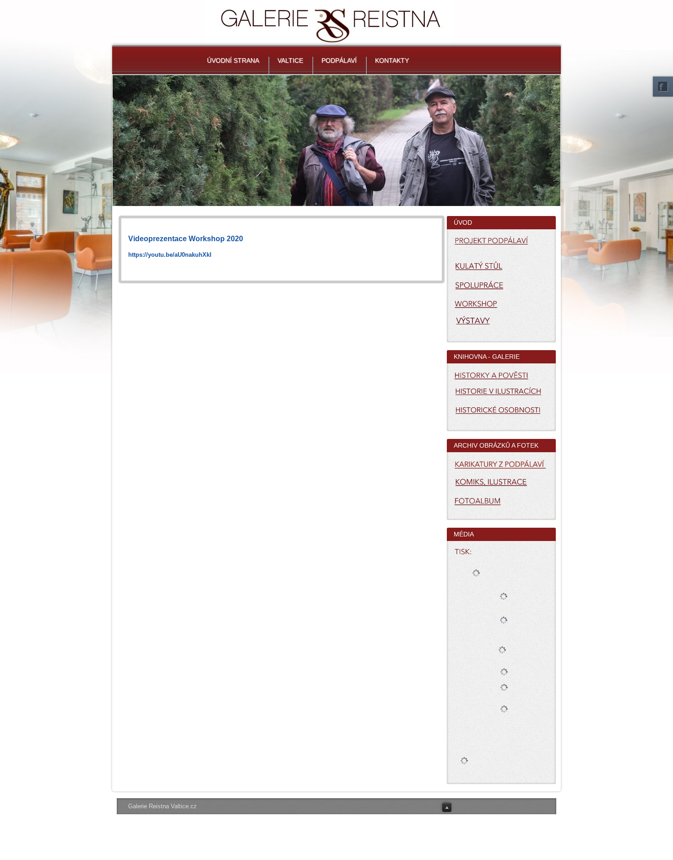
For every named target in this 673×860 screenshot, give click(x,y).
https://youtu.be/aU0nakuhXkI (170, 254)
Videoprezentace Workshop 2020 (185, 239)
